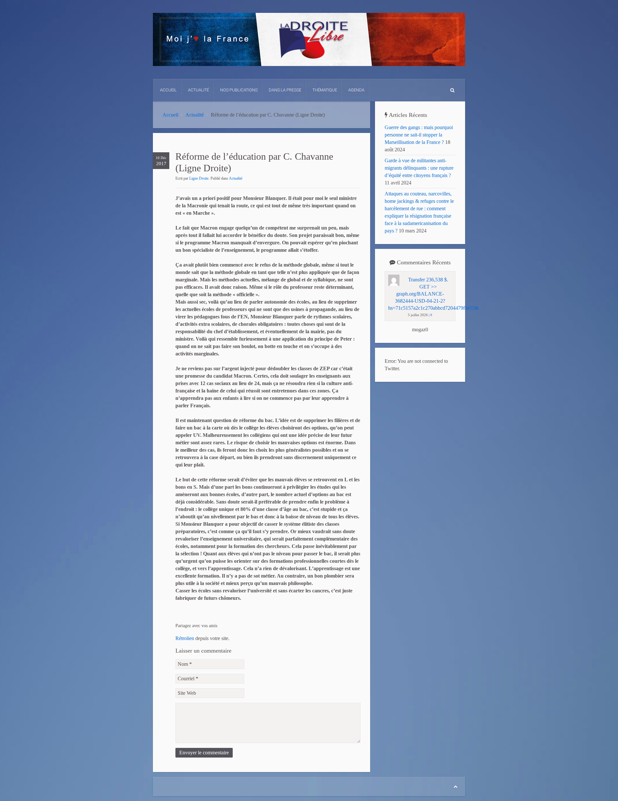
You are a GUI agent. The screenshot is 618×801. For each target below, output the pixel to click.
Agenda (356, 90)
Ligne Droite (199, 178)
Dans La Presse (285, 90)
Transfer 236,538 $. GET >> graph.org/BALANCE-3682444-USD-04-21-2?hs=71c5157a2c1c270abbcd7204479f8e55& (433, 294)
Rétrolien (184, 638)
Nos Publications (239, 90)
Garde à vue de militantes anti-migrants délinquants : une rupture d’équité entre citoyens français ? (419, 168)
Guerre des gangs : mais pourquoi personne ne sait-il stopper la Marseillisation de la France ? (419, 135)
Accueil (168, 90)
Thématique (325, 90)
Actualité (198, 90)
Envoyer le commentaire (204, 752)
